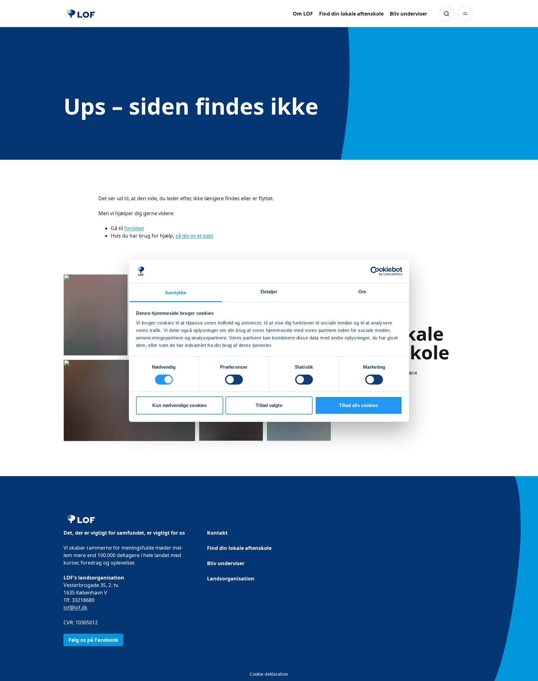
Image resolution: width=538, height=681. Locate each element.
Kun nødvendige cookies (179, 405)
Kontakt (217, 532)
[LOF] (81, 14)
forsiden (134, 228)
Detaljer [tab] (269, 291)
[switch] (234, 380)
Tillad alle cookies (358, 405)
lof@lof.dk (75, 607)
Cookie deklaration (269, 674)
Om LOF (303, 13)
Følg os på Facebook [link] (93, 639)
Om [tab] (362, 291)
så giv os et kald (194, 235)
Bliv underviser (408, 13)
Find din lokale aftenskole (351, 13)
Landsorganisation (230, 578)
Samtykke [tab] (175, 292)
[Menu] (465, 14)
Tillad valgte (269, 405)
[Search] (446, 14)
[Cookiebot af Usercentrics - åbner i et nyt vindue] (375, 271)
